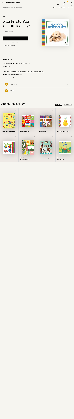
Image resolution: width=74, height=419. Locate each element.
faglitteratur (14, 77)
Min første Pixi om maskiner (38, 71)
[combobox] (28, 7)
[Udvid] (45, 72)
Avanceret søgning (61, 7)
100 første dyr (42, 131)
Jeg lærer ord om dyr (44, 158)
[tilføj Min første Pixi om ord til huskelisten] (71, 110)
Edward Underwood (25, 159)
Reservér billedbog (15, 38)
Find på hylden (15, 42)
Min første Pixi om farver (27, 71)
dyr (16, 74)
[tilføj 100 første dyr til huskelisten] (53, 110)
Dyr (58, 158)
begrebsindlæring (11, 74)
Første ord (4, 158)
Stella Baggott (60, 159)
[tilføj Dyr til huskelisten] (71, 137)
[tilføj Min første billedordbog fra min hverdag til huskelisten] (16, 110)
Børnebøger (19, 74)
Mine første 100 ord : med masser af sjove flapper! (26, 158)
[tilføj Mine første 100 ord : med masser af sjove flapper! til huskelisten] (34, 137)
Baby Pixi (11, 69)
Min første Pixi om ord (63, 131)
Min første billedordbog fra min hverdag (8, 131)
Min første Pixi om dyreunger (16, 71)
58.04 (9, 66)
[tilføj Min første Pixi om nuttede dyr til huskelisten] (4, 17)
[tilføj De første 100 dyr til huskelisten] (34, 110)
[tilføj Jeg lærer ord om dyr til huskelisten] (53, 137)
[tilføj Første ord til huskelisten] (16, 137)
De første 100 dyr (24, 131)
